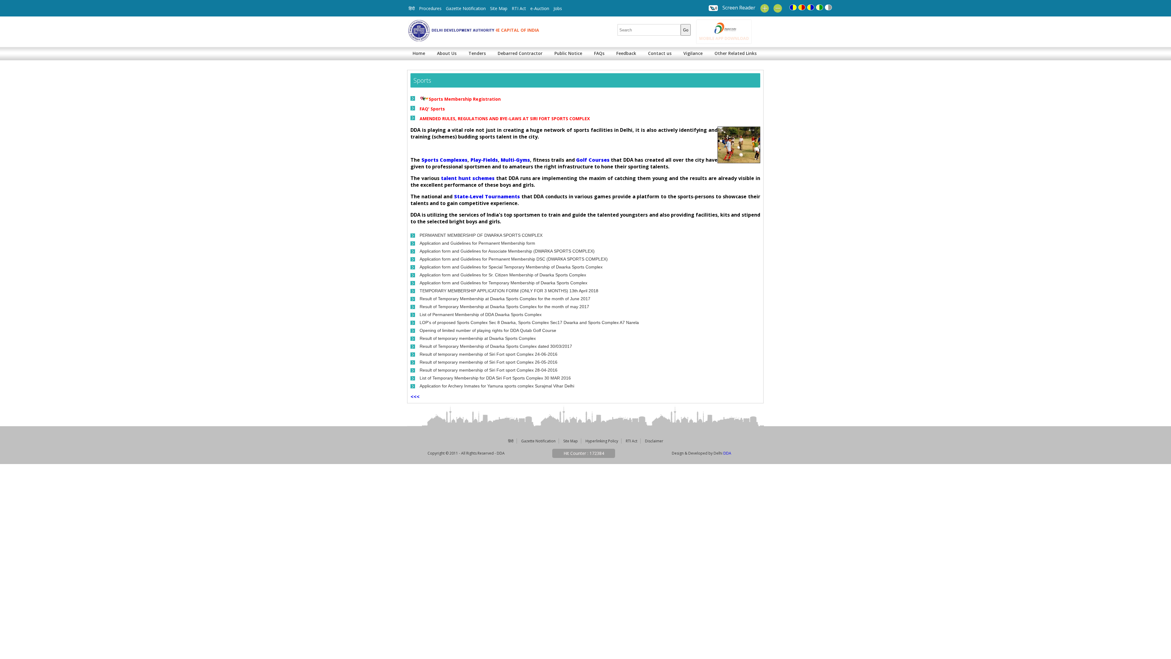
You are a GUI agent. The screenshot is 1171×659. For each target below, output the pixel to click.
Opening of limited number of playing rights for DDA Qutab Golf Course (488, 330)
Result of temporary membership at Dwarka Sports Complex (478, 338)
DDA (727, 453)
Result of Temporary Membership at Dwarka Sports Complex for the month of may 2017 (504, 306)
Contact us (659, 53)
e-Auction (539, 8)
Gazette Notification (466, 8)
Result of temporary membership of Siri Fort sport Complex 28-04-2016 (488, 370)
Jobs (557, 8)
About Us (447, 53)
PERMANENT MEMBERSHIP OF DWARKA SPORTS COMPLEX (481, 235)
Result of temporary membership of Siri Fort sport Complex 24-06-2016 (488, 354)
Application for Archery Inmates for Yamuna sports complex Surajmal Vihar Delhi (497, 386)
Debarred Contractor (520, 53)
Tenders (477, 53)
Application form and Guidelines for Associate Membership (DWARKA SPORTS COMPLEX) (507, 251)
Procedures (430, 8)
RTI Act (519, 8)
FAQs (599, 53)
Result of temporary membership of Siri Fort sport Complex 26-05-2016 (488, 362)
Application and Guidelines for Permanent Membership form (477, 243)
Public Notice (568, 53)
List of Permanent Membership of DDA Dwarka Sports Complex (481, 314)
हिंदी (412, 8)
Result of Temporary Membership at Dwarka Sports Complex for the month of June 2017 (505, 298)
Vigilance (693, 53)
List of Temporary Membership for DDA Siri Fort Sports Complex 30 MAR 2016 (495, 378)
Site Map (498, 8)
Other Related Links (735, 53)
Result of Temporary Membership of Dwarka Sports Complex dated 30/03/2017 (496, 346)
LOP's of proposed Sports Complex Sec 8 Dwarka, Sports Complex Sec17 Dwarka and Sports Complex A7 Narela (529, 322)
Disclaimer (654, 441)
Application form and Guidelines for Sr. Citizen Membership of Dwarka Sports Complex (503, 274)
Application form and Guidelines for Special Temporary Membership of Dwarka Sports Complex (511, 267)
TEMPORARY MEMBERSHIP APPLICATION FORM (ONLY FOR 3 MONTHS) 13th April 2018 (509, 290)
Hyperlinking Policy (602, 441)
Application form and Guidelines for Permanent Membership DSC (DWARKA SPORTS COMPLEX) (514, 259)
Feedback (626, 53)
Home (419, 53)
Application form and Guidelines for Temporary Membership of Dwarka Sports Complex (503, 282)
